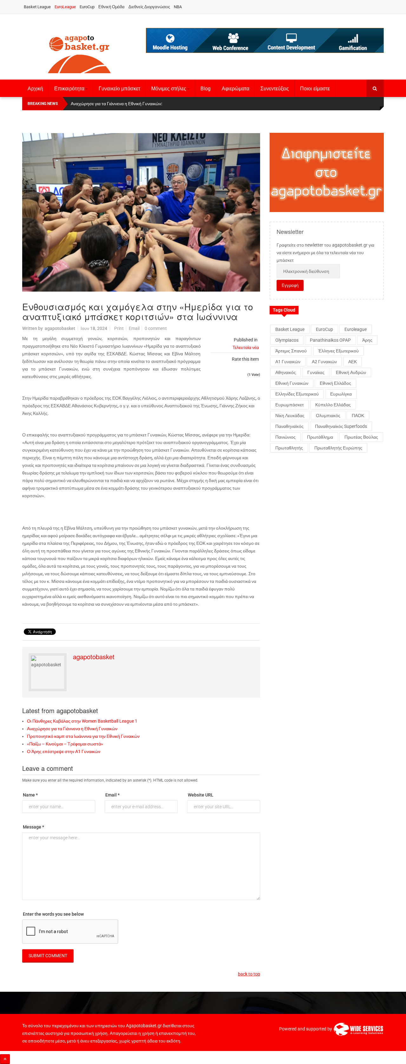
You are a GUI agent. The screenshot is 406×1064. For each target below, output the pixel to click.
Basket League (37, 6)
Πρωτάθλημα (320, 437)
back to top (249, 974)
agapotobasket (60, 328)
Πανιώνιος (285, 437)
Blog (205, 89)
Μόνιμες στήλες (168, 89)
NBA (178, 6)
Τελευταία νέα (245, 347)
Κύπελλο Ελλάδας (333, 404)
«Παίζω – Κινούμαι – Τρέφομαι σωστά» (65, 743)
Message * (33, 826)
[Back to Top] (5, 1059)
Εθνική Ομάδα (111, 6)
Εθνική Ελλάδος (335, 383)
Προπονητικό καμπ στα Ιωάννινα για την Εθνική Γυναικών (83, 736)
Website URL (200, 794)
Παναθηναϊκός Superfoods (341, 426)
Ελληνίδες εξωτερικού (297, 394)
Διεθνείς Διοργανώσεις (149, 6)
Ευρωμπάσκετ (289, 404)
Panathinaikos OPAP (330, 340)
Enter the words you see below (53, 914)
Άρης (367, 340)
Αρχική (35, 89)
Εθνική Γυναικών (291, 383)
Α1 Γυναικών (287, 361)
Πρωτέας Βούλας (361, 437)
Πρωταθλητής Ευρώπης (338, 447)
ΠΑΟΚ (358, 415)
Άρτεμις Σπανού (291, 350)
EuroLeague (65, 6)
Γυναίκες (315, 372)
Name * (30, 794)
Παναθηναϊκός (289, 426)
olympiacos (286, 340)
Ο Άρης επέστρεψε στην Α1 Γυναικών (63, 751)
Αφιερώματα (235, 89)
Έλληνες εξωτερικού (338, 350)
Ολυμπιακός (328, 415)
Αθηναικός (285, 372)
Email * (112, 794)
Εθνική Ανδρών (351, 372)
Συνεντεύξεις (274, 89)
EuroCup (87, 6)
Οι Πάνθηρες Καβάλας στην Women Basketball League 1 (82, 721)
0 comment (156, 328)
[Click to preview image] (141, 212)
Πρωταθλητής (289, 447)
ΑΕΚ (352, 361)
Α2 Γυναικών (324, 361)
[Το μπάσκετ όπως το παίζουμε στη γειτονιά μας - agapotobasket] (79, 53)
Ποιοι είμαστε (315, 89)
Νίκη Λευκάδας (289, 415)
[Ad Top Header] (265, 40)
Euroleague (355, 329)
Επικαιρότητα (69, 89)
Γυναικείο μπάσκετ (119, 89)
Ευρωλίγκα (341, 394)
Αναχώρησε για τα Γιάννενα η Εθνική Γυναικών (72, 728)
